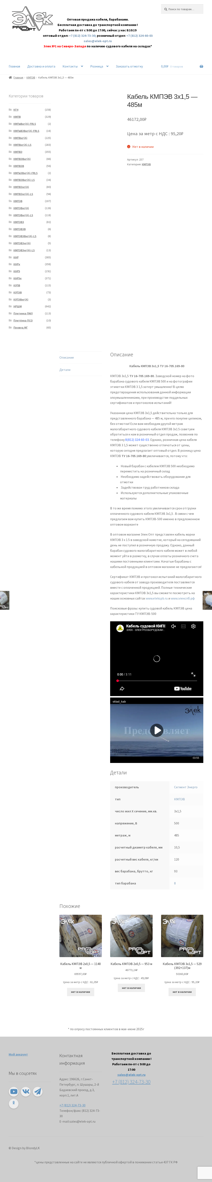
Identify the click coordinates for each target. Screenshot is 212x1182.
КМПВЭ (17, 152)
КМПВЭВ (18, 166)
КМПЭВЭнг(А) (22, 243)
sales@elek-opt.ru (98, 41)
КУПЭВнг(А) (20, 299)
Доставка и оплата (41, 66)
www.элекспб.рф (183, 598)
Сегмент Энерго (186, 787)
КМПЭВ (30, 77)
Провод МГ (20, 327)
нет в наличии (80, 992)
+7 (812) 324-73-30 (72, 1105)
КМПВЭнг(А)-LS (23, 194)
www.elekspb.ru (157, 598)
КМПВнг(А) (20, 138)
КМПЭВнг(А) (21, 208)
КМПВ (17, 117)
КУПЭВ (17, 292)
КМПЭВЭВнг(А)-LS (24, 236)
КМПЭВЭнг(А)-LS (24, 250)
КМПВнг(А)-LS (22, 145)
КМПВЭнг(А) (21, 187)
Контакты (70, 66)
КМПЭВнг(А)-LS (23, 215)
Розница (96, 66)
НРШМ (17, 306)
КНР (16, 257)
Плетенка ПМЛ (23, 313)
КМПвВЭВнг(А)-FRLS (26, 131)
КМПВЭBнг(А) (22, 159)
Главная (14, 66)
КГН (15, 110)
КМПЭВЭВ (19, 229)
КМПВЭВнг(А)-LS (24, 180)
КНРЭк (17, 278)
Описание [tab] (66, 357)
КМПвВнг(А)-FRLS (24, 124)
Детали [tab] (64, 370)
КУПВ (16, 285)
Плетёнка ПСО (23, 320)
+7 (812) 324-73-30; (83, 35)
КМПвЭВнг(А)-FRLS (25, 173)
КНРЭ (16, 271)
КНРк (16, 264)
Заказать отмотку (129, 66)
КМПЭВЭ (18, 222)
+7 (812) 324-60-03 (139, 35)
